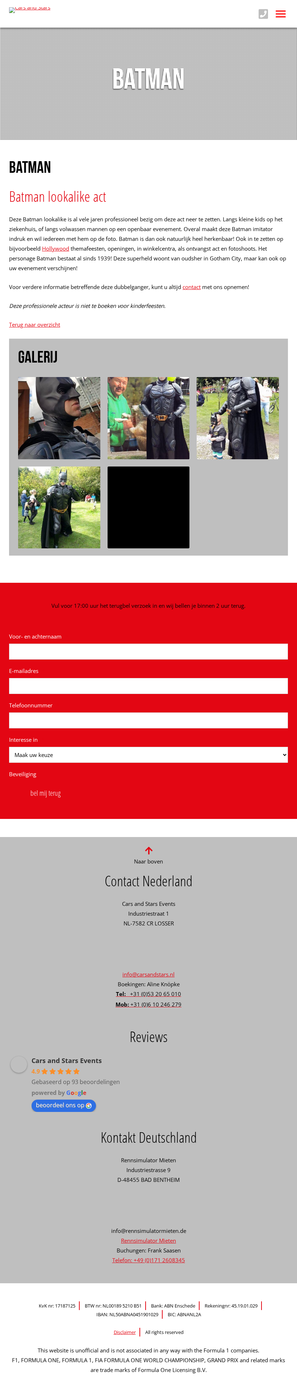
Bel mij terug (45, 793)
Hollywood (55, 248)
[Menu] (280, 13)
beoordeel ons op (60, 1105)
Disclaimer (125, 1332)
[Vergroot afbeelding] (59, 418)
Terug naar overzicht (34, 324)
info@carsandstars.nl (148, 974)
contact (192, 286)
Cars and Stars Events (67, 1060)
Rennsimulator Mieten (148, 1240)
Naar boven (148, 861)
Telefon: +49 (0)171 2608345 (148, 1260)
